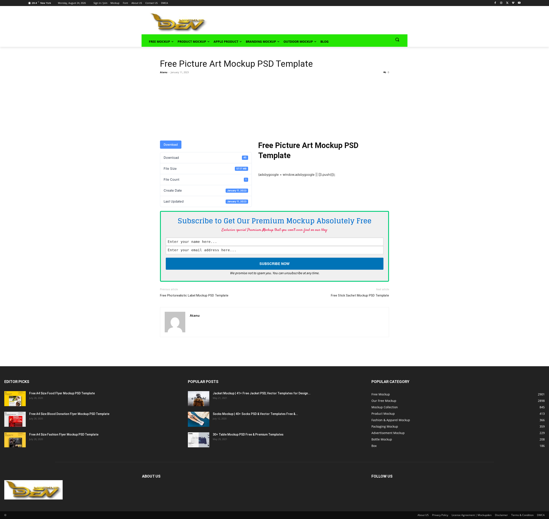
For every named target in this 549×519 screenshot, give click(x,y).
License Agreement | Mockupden (472, 515)
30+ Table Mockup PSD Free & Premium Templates (248, 434)
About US (423, 515)
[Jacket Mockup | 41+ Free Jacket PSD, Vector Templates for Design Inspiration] (198, 398)
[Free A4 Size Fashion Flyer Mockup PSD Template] (15, 439)
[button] (397, 39)
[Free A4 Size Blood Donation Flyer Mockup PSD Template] (15, 419)
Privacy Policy (440, 515)
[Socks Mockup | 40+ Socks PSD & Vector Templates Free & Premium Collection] (198, 419)
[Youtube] (519, 3)
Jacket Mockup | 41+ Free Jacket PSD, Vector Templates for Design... (262, 393)
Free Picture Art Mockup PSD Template (236, 64)
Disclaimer (501, 515)
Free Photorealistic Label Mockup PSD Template (194, 295)
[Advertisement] (301, 21)
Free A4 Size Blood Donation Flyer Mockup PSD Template (69, 414)
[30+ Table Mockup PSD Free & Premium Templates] (198, 439)
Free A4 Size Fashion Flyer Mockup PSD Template (63, 434)
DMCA (541, 515)
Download (171, 144)
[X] (507, 3)
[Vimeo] (513, 3)
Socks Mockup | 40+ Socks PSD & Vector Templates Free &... (255, 414)
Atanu (163, 72)
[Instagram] (501, 3)
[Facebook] (495, 3)
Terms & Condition (522, 515)
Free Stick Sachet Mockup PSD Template (360, 295)
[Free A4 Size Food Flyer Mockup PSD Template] (15, 398)
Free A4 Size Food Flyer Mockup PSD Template (62, 393)
